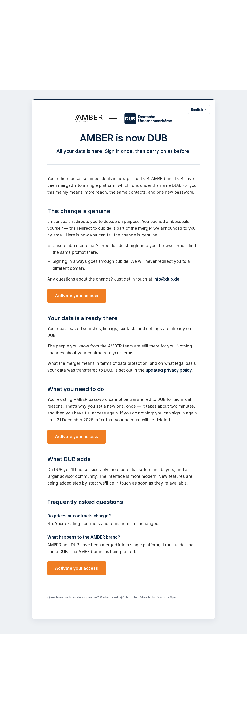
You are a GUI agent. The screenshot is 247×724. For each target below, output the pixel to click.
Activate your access (76, 295)
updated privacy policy (169, 370)
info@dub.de (166, 279)
